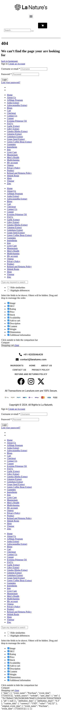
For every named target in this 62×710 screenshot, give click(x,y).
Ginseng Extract (14, 134)
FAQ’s (10, 123)
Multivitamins (13, 160)
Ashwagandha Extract (17, 105)
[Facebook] (21, 381)
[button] (31, 16)
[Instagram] (31, 381)
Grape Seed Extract (16, 139)
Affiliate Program (15, 100)
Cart (9, 110)
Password (6, 74)
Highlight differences (20, 290)
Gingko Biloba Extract (17, 131)
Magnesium (12, 155)
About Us (11, 97)
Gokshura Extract (15, 136)
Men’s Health (13, 157)
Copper (10, 118)
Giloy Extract (13, 129)
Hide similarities (17, 287)
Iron (9, 149)
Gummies (11, 144)
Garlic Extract (13, 126)
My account (12, 162)
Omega (10, 165)
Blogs (9, 108)
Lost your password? (10, 82)
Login (4, 80)
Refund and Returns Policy (19, 173)
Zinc (9, 183)
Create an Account (16, 64)
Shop (9, 178)
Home (10, 95)
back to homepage (9, 61)
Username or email (10, 69)
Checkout (11, 113)
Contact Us (12, 115)
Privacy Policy (13, 168)
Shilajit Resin (13, 175)
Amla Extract (13, 102)
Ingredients (12, 147)
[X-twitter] (41, 381)
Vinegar (10, 181)
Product (10, 170)
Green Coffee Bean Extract (19, 142)
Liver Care (12, 152)
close (16, 345)
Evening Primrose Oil (17, 121)
